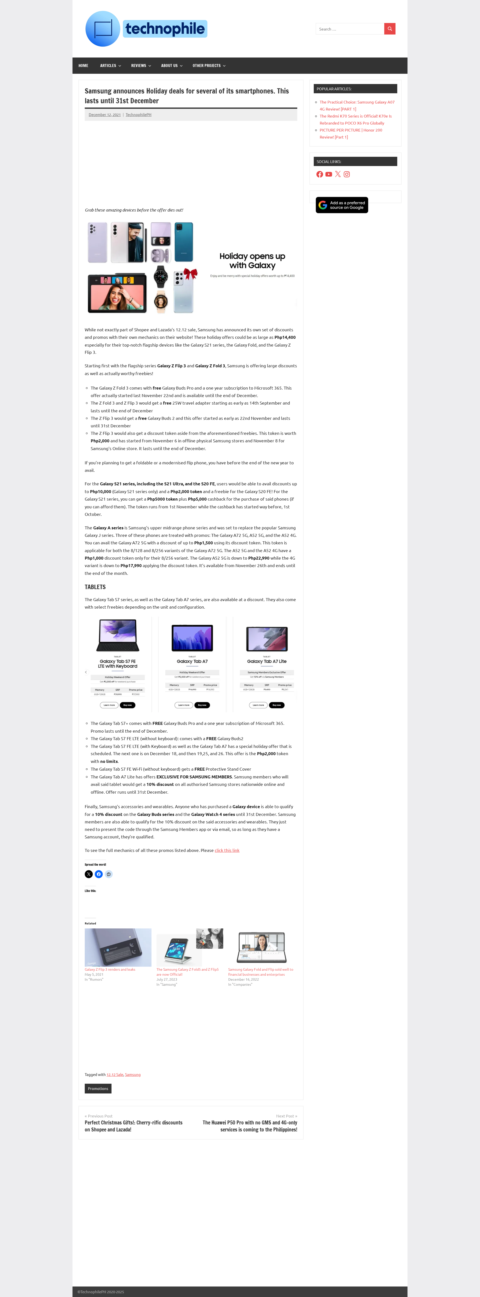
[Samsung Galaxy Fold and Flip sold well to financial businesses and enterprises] (261, 947)
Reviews (138, 65)
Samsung (133, 1074)
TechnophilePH (139, 114)
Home (83, 65)
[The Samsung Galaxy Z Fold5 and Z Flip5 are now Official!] (189, 947)
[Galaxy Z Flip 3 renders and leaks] (118, 947)
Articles (108, 65)
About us (169, 65)
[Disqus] (191, 1214)
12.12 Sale (114, 1074)
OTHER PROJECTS (207, 65)
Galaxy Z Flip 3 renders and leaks (110, 969)
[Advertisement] (191, 160)
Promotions (98, 1088)
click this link (227, 850)
